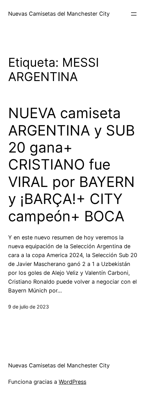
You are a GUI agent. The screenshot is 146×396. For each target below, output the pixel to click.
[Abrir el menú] (134, 14)
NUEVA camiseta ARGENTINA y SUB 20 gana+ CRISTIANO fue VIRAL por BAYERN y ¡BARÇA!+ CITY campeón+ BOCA (71, 164)
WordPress (72, 381)
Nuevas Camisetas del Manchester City (59, 13)
